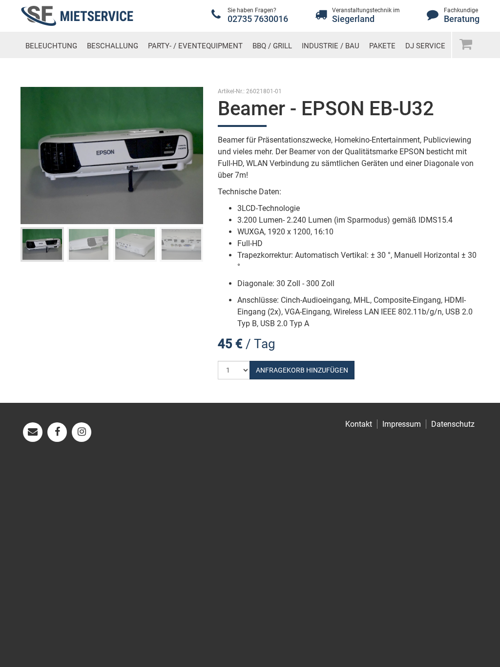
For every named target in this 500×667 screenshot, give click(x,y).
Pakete (382, 46)
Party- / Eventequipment (195, 46)
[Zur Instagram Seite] (81, 432)
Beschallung (112, 46)
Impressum (401, 424)
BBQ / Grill (272, 46)
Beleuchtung (51, 46)
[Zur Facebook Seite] (57, 432)
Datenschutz (453, 424)
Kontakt (358, 424)
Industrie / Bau (330, 46)
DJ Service (425, 46)
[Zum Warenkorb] (465, 44)
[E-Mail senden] (32, 432)
